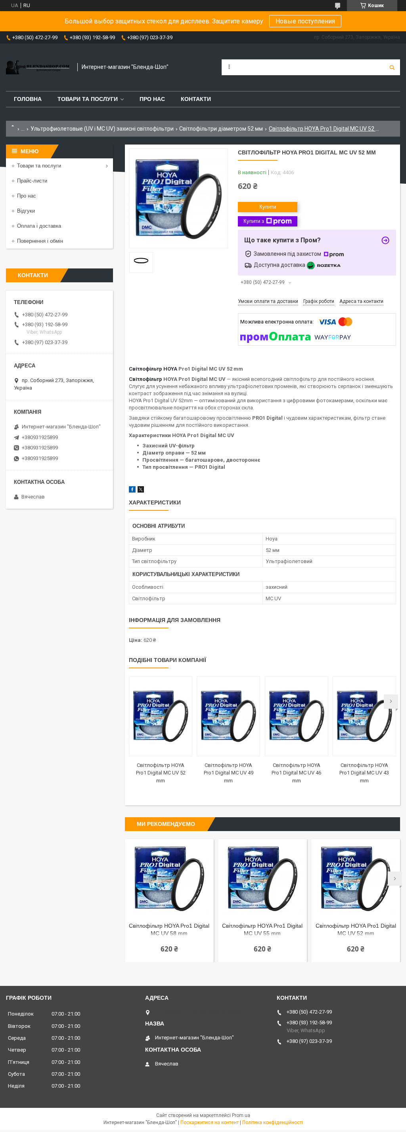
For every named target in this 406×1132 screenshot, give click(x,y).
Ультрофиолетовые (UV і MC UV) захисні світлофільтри (102, 129)
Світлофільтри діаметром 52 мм (221, 129)
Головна (28, 99)
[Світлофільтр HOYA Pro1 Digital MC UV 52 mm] (160, 716)
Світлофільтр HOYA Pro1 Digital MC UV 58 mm (169, 929)
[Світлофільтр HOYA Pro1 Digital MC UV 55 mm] (262, 878)
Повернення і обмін (40, 241)
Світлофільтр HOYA (153, 369)
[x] (141, 491)
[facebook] (132, 491)
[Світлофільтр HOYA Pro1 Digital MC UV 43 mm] (364, 716)
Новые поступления (305, 21)
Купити (267, 207)
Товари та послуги (87, 99)
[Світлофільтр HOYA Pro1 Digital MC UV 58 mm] (169, 878)
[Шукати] (392, 67)
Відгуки (26, 211)
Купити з (253, 221)
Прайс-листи (32, 181)
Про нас (152, 99)
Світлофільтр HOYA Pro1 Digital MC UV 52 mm (161, 773)
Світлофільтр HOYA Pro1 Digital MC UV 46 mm (296, 773)
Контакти (196, 99)
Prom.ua (241, 1115)
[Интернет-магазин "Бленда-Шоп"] (37, 67)
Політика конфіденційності (272, 1122)
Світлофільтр (145, 379)
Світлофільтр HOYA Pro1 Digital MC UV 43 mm (364, 773)
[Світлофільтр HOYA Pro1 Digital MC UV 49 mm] (228, 716)
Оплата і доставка (39, 226)
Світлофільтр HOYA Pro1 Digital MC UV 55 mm (262, 929)
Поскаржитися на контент (209, 1122)
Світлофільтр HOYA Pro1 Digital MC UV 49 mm (228, 773)
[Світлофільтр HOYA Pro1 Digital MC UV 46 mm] (296, 716)
